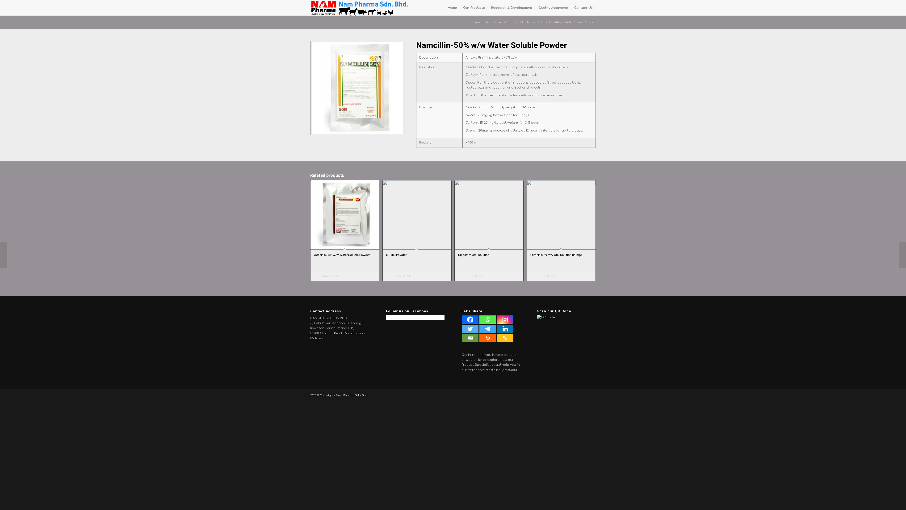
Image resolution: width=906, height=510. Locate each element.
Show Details (330, 276)
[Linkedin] (505, 329)
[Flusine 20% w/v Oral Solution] (3, 255)
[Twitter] (470, 329)
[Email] (470, 338)
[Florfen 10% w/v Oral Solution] (902, 255)
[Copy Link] (505, 338)
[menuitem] (452, 8)
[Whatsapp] (487, 319)
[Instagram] (505, 319)
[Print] (487, 338)
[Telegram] (487, 329)
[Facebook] (470, 319)
